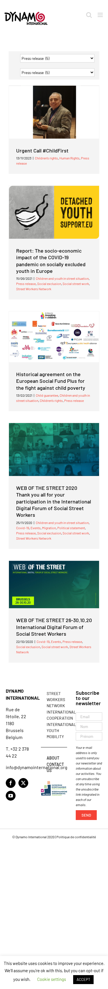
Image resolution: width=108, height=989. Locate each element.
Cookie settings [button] (51, 979)
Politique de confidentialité (76, 837)
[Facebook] (11, 783)
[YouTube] (11, 796)
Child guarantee (47, 395)
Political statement (71, 528)
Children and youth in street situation (62, 278)
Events (36, 528)
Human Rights (69, 158)
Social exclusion (49, 284)
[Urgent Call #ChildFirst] (54, 112)
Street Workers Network (33, 289)
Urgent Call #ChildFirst (42, 150)
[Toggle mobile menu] (101, 15)
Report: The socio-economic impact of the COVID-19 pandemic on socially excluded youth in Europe (51, 260)
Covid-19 (22, 528)
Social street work (75, 284)
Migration (49, 528)
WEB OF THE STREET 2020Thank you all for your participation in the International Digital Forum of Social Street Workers (53, 501)
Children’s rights (46, 158)
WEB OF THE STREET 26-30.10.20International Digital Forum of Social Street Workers (54, 627)
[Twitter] (23, 783)
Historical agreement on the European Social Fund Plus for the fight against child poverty (50, 381)
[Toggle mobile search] (89, 15)
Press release (26, 284)
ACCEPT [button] (83, 979)
